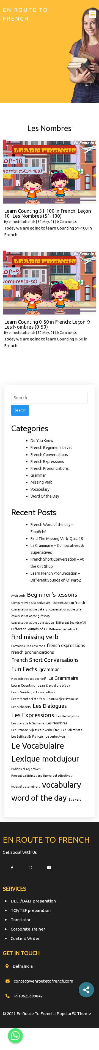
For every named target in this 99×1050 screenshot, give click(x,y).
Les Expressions (32, 715)
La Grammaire (63, 678)
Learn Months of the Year (28, 698)
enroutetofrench (22, 221)
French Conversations (49, 454)
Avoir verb (18, 595)
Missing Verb (42, 482)
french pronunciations (32, 652)
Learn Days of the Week (54, 685)
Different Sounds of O (29, 629)
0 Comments (66, 221)
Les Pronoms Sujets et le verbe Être (35, 730)
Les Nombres (56, 723)
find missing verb (34, 637)
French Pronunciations (50, 468)
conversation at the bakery (29, 609)
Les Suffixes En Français (27, 736)
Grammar (38, 475)
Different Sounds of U (63, 629)
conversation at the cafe (65, 609)
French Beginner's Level (51, 447)
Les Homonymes (67, 716)
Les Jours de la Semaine (27, 723)
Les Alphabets (21, 706)
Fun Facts (24, 669)
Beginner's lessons (52, 594)
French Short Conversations (45, 660)
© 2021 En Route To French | (30, 1013)
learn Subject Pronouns (63, 698)
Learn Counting (23, 685)
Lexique (25, 758)
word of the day (39, 797)
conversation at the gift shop (30, 616)
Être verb (75, 799)
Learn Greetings (22, 692)
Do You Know (42, 440)
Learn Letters (45, 692)
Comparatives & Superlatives (30, 602)
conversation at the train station (32, 622)
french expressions (66, 645)
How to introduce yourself (28, 678)
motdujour (60, 758)
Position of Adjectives (25, 769)
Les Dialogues (50, 706)
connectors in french (69, 602)
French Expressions (47, 461)
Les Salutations (71, 730)
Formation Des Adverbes (28, 646)
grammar (49, 669)
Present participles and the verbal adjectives (41, 775)
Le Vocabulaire (37, 745)
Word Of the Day (45, 496)
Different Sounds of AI (71, 622)
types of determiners (25, 786)
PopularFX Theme (74, 1013)
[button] (86, 989)
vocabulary (61, 784)
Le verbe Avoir (55, 736)
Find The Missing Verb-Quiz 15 (57, 538)
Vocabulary (40, 489)
